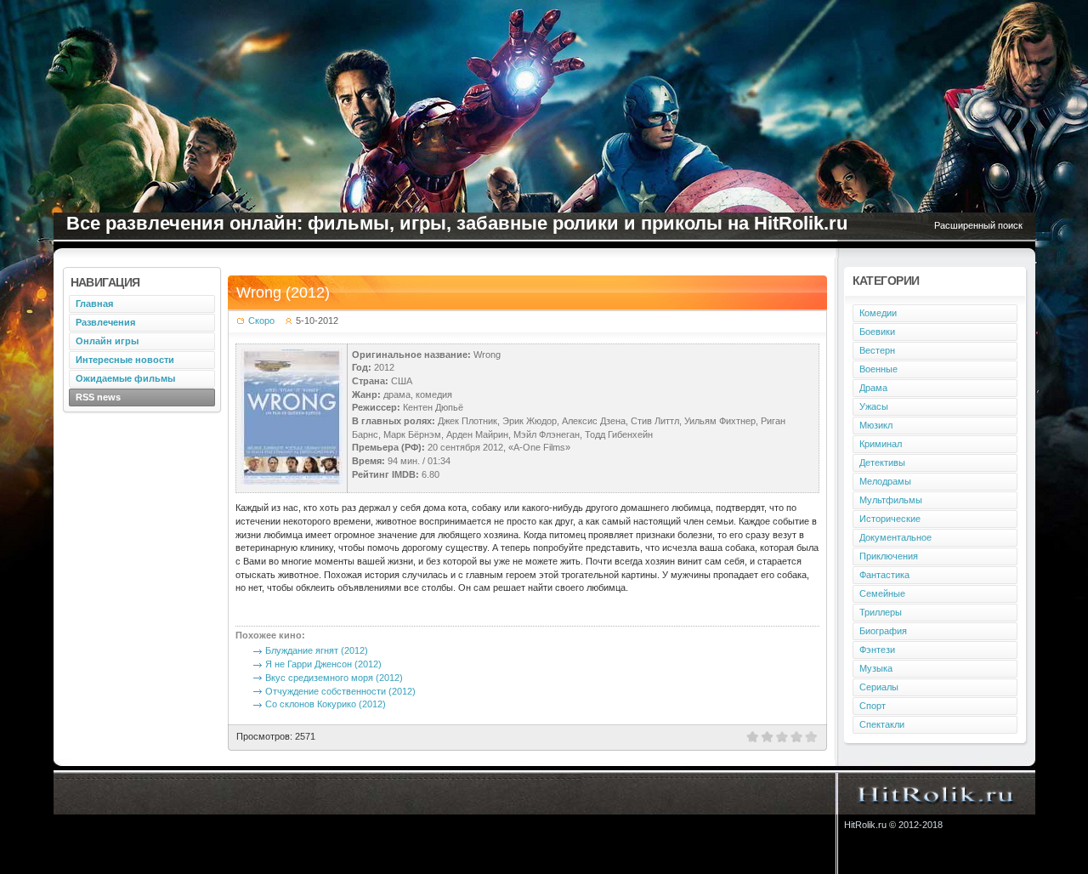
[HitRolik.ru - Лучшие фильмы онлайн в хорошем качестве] (936, 793)
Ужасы (873, 406)
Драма (873, 388)
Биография (883, 631)
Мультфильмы (890, 500)
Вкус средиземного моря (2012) (334, 678)
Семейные (882, 593)
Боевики (877, 331)
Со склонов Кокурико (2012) (325, 704)
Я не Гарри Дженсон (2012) (323, 664)
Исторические (890, 519)
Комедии (878, 313)
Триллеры (880, 612)
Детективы (882, 462)
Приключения (888, 556)
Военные (878, 369)
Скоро (261, 320)
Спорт (872, 706)
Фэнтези (877, 649)
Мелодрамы (885, 481)
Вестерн (877, 350)
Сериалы (878, 687)
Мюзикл (875, 425)
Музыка (875, 668)
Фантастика (884, 575)
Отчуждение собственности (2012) (340, 691)
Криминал (880, 444)
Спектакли (881, 724)
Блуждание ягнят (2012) (316, 650)
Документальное (895, 537)
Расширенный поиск (978, 225)
